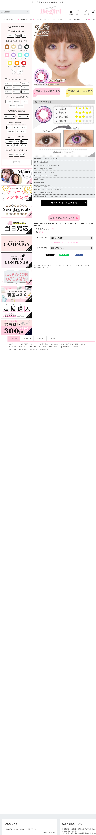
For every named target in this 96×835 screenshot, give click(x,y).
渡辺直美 (44, 344)
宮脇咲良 (34, 349)
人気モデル (14, 339)
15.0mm (25, 92)
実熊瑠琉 (44, 349)
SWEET (25, 141)
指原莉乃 (25, 344)
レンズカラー (40, 339)
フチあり (17, 127)
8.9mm (21, 106)
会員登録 (71, 14)
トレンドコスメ (88, 19)
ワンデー (11, 36)
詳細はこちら (47, 832)
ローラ (35, 344)
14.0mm (17, 84)
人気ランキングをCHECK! (9, 19)
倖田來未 (23, 347)
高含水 (24, 127)
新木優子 (67, 347)
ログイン (78, 14)
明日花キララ (55, 347)
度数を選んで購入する (46, 92)
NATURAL (10, 141)
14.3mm (16, 88)
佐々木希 (66, 344)
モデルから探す (58, 19)
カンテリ (85, 344)
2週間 (18, 36)
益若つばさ (14, 344)
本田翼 (33, 347)
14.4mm (25, 88)
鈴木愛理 (23, 349)
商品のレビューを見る (79, 92)
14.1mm (25, 84)
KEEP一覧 (86, 14)
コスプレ (23, 145)
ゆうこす (55, 344)
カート (93, 14)
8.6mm (17, 102)
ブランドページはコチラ (64, 203)
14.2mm (8, 88)
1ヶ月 (24, 36)
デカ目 (16, 145)
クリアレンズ (21, 131)
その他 (53, 339)
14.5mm (8, 92)
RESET (16, 162)
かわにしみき (80, 347)
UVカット (11, 131)
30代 (22, 155)
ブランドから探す (42, 19)
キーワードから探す (73, 19)
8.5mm (9, 102)
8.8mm (13, 106)
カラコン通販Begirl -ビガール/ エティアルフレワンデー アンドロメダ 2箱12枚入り (50, 10)
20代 (16, 155)
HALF (18, 141)
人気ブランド (27, 339)
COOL (9, 145)
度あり (9, 127)
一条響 (75, 344)
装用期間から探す (27, 19)
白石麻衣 (43, 347)
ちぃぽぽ (13, 347)
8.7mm (24, 102)
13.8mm (8, 84)
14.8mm (16, 92)
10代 (11, 155)
